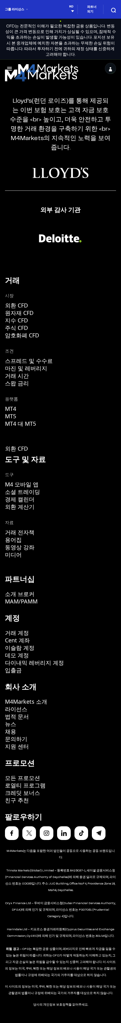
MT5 (10, 416)
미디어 (13, 554)
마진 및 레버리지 (26, 368)
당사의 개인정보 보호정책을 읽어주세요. (60, 1004)
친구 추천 (17, 800)
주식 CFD (16, 327)
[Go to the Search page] (113, 9)
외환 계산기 (19, 506)
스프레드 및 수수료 (29, 360)
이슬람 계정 (19, 647)
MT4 (10, 408)
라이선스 (16, 709)
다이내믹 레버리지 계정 (34, 662)
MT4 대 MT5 (20, 423)
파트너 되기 (91, 9)
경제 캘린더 (19, 499)
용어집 (13, 539)
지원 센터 (17, 746)
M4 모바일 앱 (21, 484)
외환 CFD (16, 305)
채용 (10, 731)
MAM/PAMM (21, 601)
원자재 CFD (19, 313)
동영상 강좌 (19, 547)
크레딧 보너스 (22, 792)
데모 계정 (17, 655)
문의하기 (16, 739)
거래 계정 (17, 632)
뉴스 (10, 724)
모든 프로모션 (22, 777)
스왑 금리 (17, 383)
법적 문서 (17, 716)
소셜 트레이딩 (22, 491)
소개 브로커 (19, 594)
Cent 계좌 (17, 640)
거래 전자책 (19, 532)
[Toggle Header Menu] (9, 68)
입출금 (13, 670)
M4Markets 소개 (26, 701)
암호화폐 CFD (22, 335)
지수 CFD (16, 320)
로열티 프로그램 (25, 785)
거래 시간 (17, 375)
